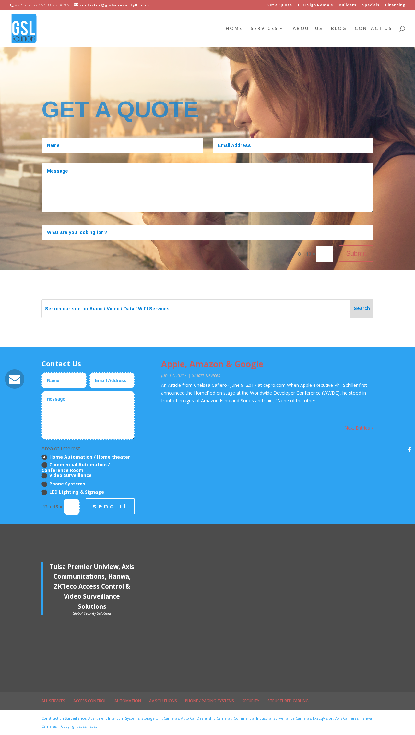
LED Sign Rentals (315, 5)
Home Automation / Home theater (89, 457)
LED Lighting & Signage (76, 492)
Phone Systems (67, 484)
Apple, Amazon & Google (212, 364)
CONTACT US (373, 28)
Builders (347, 5)
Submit (356, 253)
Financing (395, 5)
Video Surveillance (70, 475)
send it (110, 506)
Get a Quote (279, 5)
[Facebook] (409, 450)
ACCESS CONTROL (89, 701)
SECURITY (250, 701)
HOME (234, 28)
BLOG (339, 28)
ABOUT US (308, 28)
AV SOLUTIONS (163, 701)
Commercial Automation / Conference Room (76, 467)
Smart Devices (206, 375)
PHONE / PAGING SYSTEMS (209, 701)
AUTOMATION (127, 701)
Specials (370, 5)
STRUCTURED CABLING (288, 701)
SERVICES (264, 28)
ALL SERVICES (53, 701)
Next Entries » (359, 428)
